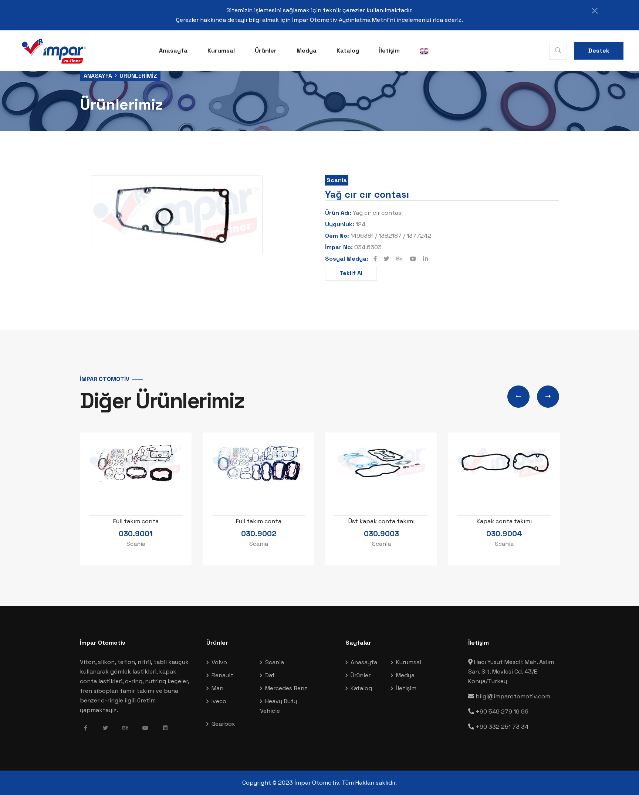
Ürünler (266, 50)
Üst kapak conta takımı (381, 521)
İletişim (389, 50)
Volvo (219, 662)
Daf (270, 675)
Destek (598, 50)
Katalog (348, 50)
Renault (222, 675)
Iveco (219, 701)
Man (217, 688)
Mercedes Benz (286, 688)
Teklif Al (350, 273)
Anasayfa (173, 50)
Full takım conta (136, 521)
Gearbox (223, 724)
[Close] (594, 10)
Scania (337, 180)
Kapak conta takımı (504, 521)
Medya (307, 50)
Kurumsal (221, 50)
